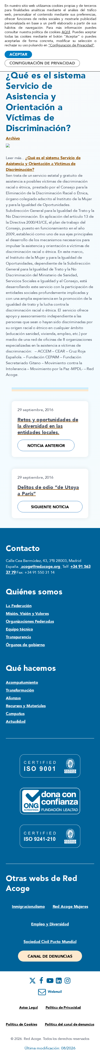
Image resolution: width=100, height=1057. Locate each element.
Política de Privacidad (63, 1007)
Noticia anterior (46, 445)
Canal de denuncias (50, 956)
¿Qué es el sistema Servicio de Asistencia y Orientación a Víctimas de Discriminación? (43, 163)
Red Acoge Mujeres (70, 906)
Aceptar (18, 54)
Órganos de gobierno (25, 645)
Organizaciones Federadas (30, 621)
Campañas (15, 713)
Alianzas (13, 698)
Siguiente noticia (50, 507)
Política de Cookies (21, 1024)
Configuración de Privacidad (42, 63)
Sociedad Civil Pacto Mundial (50, 941)
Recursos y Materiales (26, 706)
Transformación (20, 690)
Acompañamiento (22, 682)
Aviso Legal (28, 1007)
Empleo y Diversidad (50, 924)
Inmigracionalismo (28, 906)
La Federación (19, 606)
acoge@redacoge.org (40, 566)
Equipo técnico (19, 629)
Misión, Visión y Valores (27, 613)
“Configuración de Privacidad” (71, 45)
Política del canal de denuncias (69, 1024)
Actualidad (15, 721)
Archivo (13, 138)
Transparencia (18, 637)
